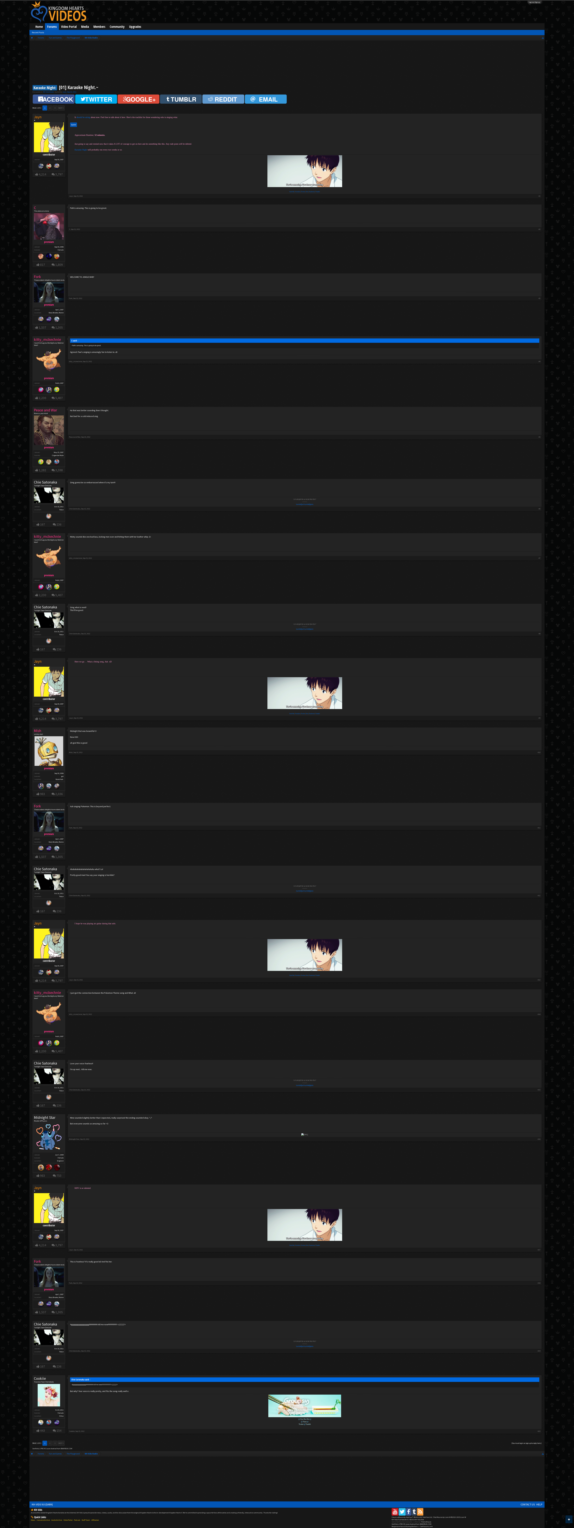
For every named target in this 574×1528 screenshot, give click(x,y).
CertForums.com (426, 1526)
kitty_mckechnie (75, 361)
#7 (539, 558)
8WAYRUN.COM (66, 1448)
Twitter (303, 191)
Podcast (77, 1520)
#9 (539, 718)
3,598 (59, 470)
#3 (539, 298)
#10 (539, 752)
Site (307, 191)
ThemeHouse (426, 1522)
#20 (539, 1431)
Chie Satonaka (45, 482)
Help (539, 1504)
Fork (70, 298)
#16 (539, 1139)
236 (59, 524)
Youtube (297, 191)
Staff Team (86, 1520)
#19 (539, 1351)
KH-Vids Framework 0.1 (408, 1519)
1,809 (59, 265)
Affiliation (95, 1520)
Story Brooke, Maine (56, 313)
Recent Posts (38, 32)
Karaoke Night (81, 150)
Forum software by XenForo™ (412, 1517)
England (60, 1161)
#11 (539, 828)
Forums (52, 26)
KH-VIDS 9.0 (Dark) (42, 1504)
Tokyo (61, 509)
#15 (539, 1090)
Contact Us (528, 1504)
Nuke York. (60, 779)
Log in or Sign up (534, 2)
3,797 (59, 174)
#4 (539, 361)
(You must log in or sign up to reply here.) (527, 1443)
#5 (539, 437)
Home (39, 26)
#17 (539, 1250)
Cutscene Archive (43, 1520)
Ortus (61, 1416)
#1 (539, 196)
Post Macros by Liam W (449, 1517)
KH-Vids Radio (48, 92)
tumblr (298, 504)
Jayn (64, 92)
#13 (539, 980)
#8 (539, 633)
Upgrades (135, 26)
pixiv (311, 504)
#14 (539, 1014)
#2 (539, 229)
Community (117, 26)
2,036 (59, 794)
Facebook (312, 191)
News (33, 1520)
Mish (71, 752)
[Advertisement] (287, 63)
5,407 (59, 398)
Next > (61, 108)
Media (85, 26)
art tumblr (306, 504)
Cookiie (40, 1378)
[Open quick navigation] (543, 38)
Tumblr (318, 191)
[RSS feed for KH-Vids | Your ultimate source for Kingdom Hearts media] (420, 1511)
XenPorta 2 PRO (38, 1448)
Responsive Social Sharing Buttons (404, 1526)
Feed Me (291, 191)
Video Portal (69, 26)
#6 (539, 509)
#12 (539, 895)
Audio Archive (56, 1520)
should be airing (83, 117)
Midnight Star (44, 1117)
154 (59, 1431)
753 (59, 1176)
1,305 (59, 327)
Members (99, 26)
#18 (539, 1283)
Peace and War (74, 437)
